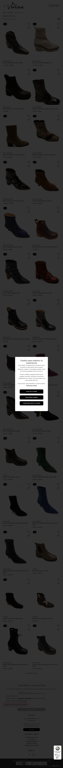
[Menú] (60, 747)
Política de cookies (31, 385)
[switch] (57, 758)
